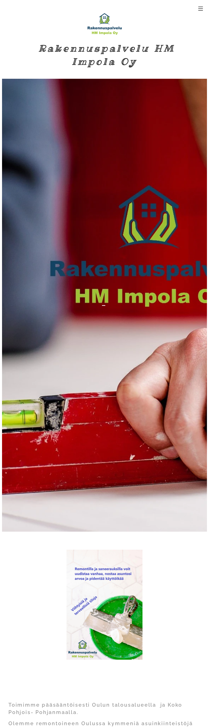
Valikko (200, 8)
